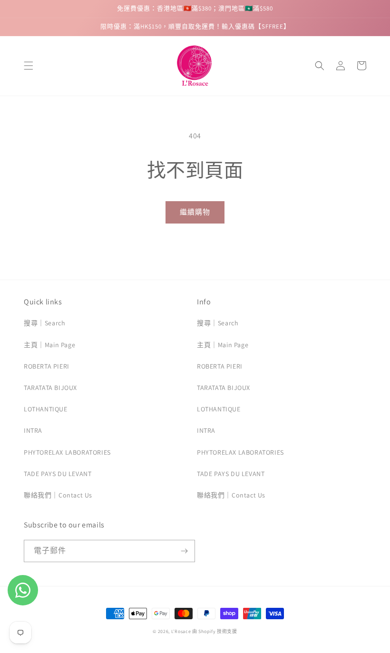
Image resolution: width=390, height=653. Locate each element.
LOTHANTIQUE (46, 409)
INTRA (33, 430)
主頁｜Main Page (49, 345)
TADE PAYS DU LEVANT (57, 473)
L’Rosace (181, 631)
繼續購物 (195, 211)
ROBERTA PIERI (46, 366)
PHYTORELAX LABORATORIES (67, 452)
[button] (28, 65)
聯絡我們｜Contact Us (58, 495)
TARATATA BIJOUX (50, 387)
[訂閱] (184, 551)
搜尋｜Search (44, 323)
